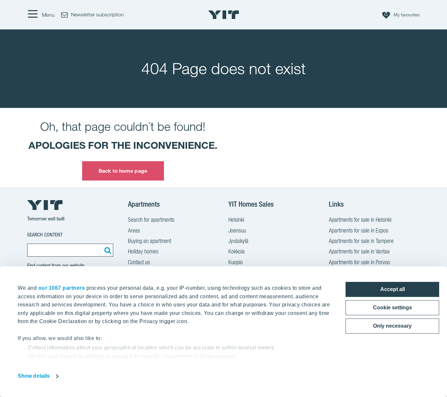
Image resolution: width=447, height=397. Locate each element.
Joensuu (237, 230)
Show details (34, 376)
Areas (134, 230)
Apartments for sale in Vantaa (359, 251)
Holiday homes (143, 251)
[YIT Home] (223, 14)
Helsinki (236, 219)
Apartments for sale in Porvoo (359, 262)
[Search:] (106, 250)
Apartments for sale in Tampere (361, 240)
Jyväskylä (238, 240)
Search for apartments (151, 219)
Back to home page (122, 170)
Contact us (139, 262)
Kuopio (235, 262)
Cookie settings (392, 307)
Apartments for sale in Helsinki (360, 219)
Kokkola (236, 251)
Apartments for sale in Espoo (358, 230)
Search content (45, 235)
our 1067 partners (61, 288)
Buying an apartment (149, 240)
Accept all (392, 289)
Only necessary (392, 326)
